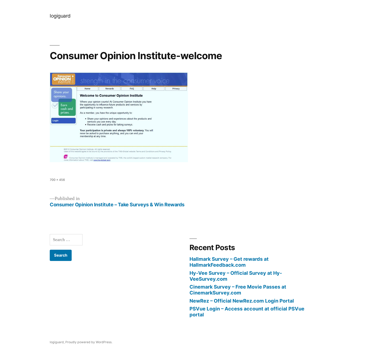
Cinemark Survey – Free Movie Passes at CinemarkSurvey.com (238, 290)
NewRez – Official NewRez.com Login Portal (242, 301)
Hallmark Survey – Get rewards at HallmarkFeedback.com (229, 262)
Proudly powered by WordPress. (88, 342)
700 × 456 (57, 180)
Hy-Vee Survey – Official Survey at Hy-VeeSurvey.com (236, 276)
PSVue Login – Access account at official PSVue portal (247, 312)
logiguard (60, 16)
